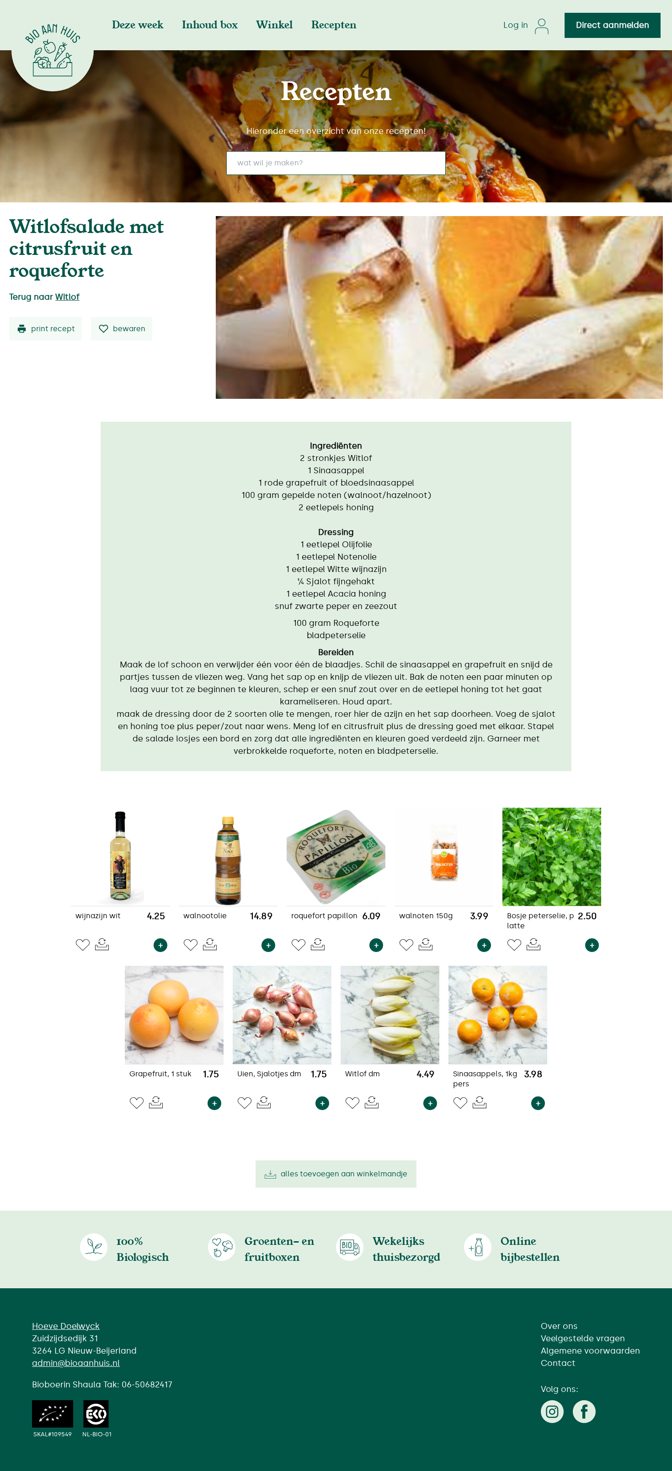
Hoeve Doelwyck (66, 1326)
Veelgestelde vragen (583, 1338)
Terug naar (44, 297)
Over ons (559, 1326)
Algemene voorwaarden (590, 1351)
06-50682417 (147, 1385)
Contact (558, 1363)
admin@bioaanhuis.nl (76, 1363)
